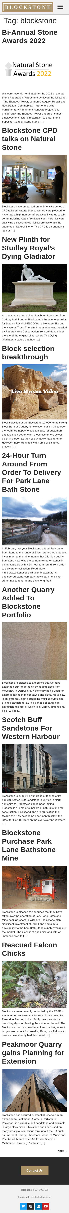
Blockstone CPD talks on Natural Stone (30, 139)
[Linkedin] (38, 1206)
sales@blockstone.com (38, 1197)
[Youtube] (45, 1206)
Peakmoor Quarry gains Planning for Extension (33, 1052)
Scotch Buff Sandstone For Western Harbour (31, 728)
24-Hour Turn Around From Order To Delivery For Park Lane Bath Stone (31, 472)
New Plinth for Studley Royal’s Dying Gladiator (28, 248)
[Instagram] (30, 1206)
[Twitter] (23, 1206)
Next (62, 1150)
